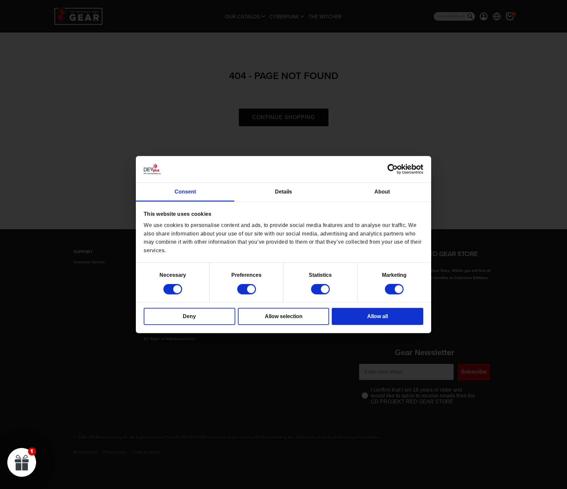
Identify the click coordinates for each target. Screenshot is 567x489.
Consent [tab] (185, 191)
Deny (189, 316)
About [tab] (382, 191)
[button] (22, 462)
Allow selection (284, 316)
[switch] (246, 289)
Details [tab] (283, 191)
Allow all (377, 316)
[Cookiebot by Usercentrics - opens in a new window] (394, 169)
